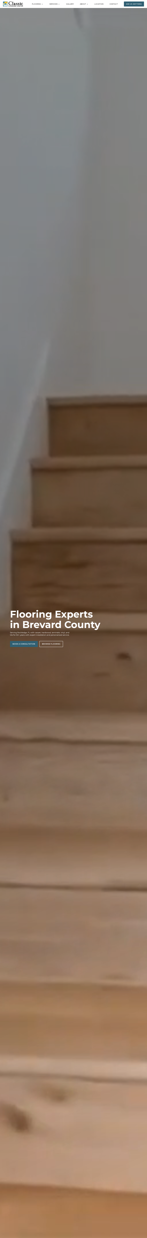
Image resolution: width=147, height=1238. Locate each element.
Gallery (70, 4)
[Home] (13, 4)
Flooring (36, 4)
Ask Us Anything (134, 4)
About (83, 4)
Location (99, 4)
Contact (114, 4)
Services (53, 4)
